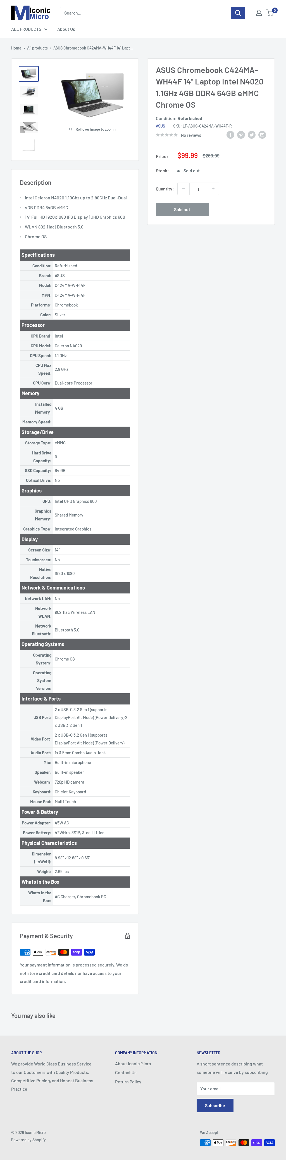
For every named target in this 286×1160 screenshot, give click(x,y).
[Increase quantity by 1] (213, 189)
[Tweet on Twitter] (252, 134)
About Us (66, 29)
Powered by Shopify (28, 1139)
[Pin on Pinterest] (241, 134)
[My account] (259, 13)
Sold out (182, 209)
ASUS (160, 126)
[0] (270, 13)
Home (16, 48)
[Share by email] (262, 134)
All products (37, 48)
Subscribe (215, 1105)
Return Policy (128, 1081)
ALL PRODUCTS (26, 29)
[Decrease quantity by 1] (183, 189)
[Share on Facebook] (230, 134)
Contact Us (126, 1072)
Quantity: (165, 188)
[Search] (238, 13)
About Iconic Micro (133, 1063)
